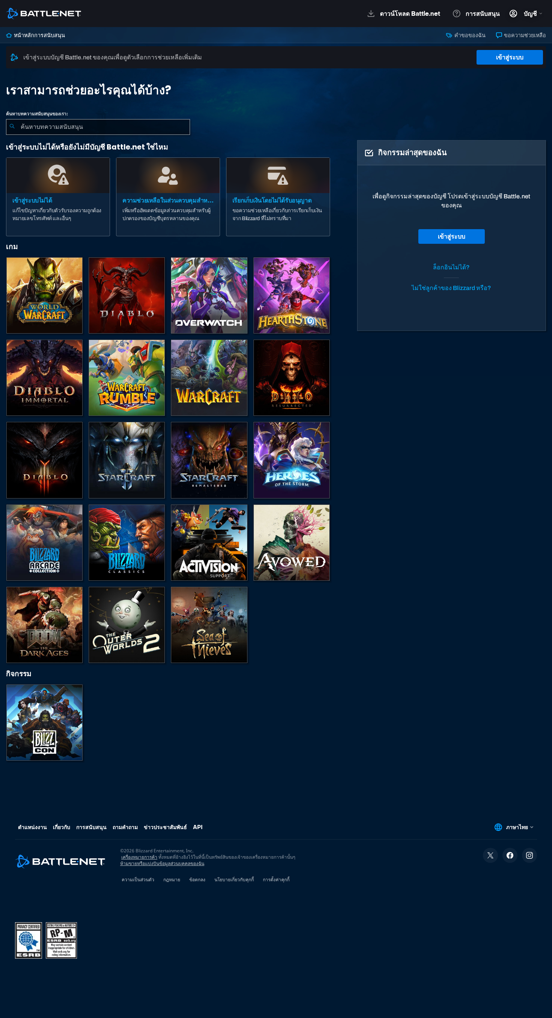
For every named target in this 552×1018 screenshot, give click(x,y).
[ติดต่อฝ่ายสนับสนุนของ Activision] (208, 542)
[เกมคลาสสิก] (126, 542)
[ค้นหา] (12, 127)
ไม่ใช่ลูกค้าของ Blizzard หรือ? (451, 288)
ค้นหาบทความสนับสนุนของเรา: (37, 113)
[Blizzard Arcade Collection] (44, 542)
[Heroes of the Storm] (291, 459)
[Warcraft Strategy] (208, 377)
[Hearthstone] (291, 295)
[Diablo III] (44, 459)
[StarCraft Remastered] (208, 459)
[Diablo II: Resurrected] (291, 377)
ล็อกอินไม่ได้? (451, 267)
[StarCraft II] (126, 459)
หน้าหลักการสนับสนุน (39, 35)
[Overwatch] (208, 295)
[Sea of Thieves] (208, 624)
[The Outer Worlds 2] (126, 624)
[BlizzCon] (44, 722)
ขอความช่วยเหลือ (524, 35)
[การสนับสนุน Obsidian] (291, 542)
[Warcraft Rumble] (126, 377)
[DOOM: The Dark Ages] (44, 624)
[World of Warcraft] (44, 295)
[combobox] (98, 127)
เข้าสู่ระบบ (509, 57)
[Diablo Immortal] (44, 377)
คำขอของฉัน (469, 35)
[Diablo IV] (126, 295)
